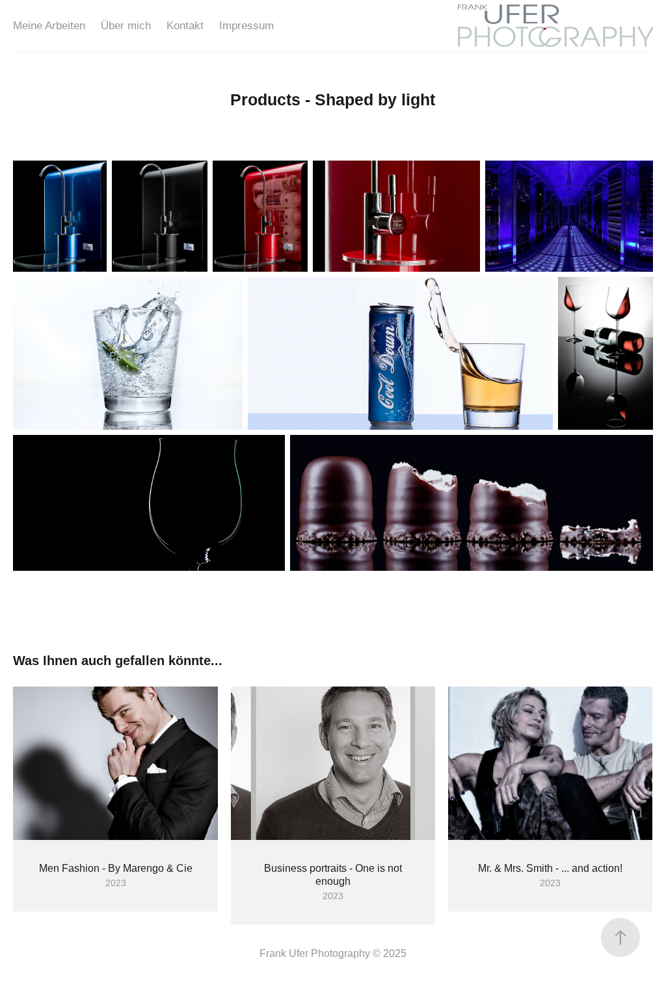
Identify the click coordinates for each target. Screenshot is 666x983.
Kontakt (185, 26)
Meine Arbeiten (49, 26)
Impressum (246, 26)
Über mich (126, 26)
